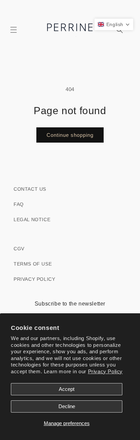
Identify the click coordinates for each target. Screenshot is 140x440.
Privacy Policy (105, 371)
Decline (66, 406)
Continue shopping (70, 135)
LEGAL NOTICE (32, 219)
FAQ (19, 204)
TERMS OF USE (33, 264)
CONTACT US (30, 189)
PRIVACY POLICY (34, 279)
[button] (13, 29)
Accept (66, 389)
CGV (19, 248)
